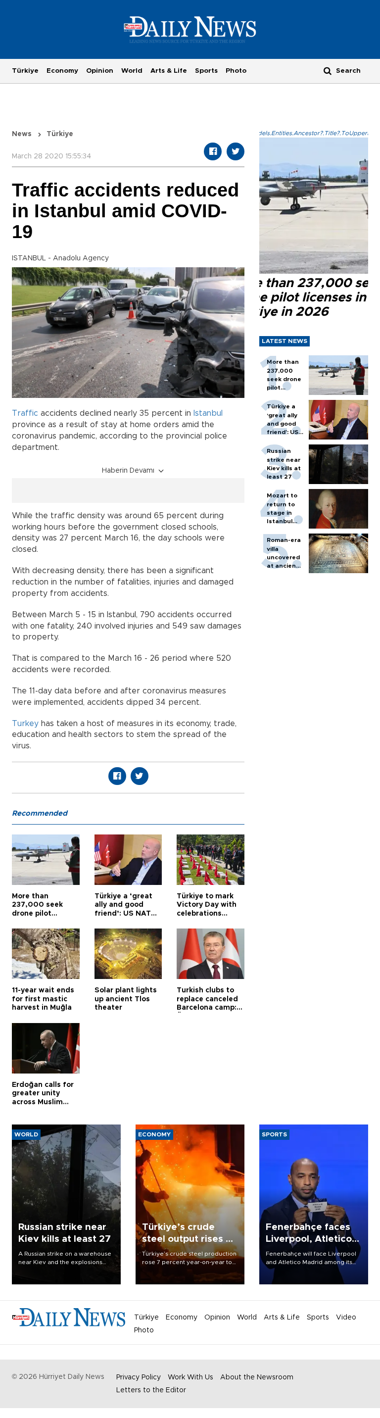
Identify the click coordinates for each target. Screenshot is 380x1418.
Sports (206, 70)
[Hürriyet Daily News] (190, 29)
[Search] (328, 70)
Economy (62, 70)
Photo (236, 70)
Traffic (25, 413)
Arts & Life (168, 70)
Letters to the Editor (151, 1390)
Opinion (99, 70)
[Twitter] (235, 151)
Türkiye (25, 70)
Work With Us (190, 1377)
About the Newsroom (256, 1377)
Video (346, 1317)
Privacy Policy (138, 1377)
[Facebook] (213, 151)
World (131, 70)
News (22, 134)
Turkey (25, 724)
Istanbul (208, 413)
